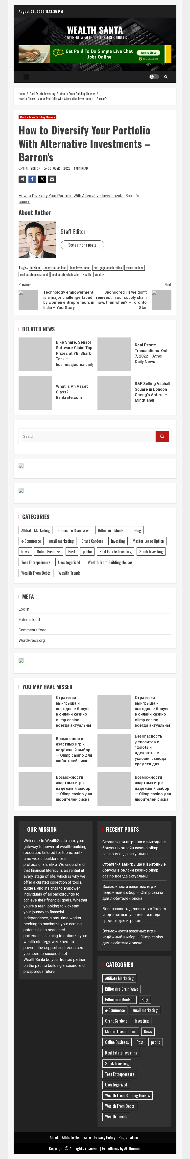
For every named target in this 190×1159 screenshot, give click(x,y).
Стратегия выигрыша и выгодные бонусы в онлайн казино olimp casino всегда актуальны (35, 712)
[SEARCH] (162, 436)
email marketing (61, 541)
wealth (87, 274)
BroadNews (110, 1148)
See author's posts (82, 245)
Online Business (49, 552)
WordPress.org (32, 640)
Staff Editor (31, 168)
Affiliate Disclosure (76, 1137)
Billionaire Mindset (112, 530)
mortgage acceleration (108, 267)
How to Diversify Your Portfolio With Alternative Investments (71, 195)
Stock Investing (151, 552)
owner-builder (134, 267)
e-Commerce (31, 541)
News (25, 552)
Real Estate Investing (115, 552)
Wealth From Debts (36, 573)
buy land (35, 267)
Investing (118, 541)
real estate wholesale (65, 274)
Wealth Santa (95, 30)
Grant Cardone (92, 541)
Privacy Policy (104, 1137)
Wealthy (99, 274)
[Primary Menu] (26, 77)
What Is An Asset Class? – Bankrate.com (35, 393)
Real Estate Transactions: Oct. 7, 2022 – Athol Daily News (114, 354)
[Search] (165, 76)
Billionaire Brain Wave (73, 530)
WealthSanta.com (60, 840)
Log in (24, 609)
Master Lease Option (148, 541)
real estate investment (34, 274)
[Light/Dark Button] (154, 76)
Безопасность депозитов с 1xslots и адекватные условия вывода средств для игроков (114, 750)
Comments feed (33, 630)
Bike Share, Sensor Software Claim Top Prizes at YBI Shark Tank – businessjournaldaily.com (35, 354)
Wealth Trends (69, 573)
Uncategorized (69, 562)
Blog (137, 530)
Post (71, 552)
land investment (80, 267)
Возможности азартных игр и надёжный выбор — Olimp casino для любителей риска (35, 750)
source (24, 201)
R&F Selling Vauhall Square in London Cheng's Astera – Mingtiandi (114, 393)
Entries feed (29, 619)
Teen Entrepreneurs (35, 562)
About (54, 1137)
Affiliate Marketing (35, 530)
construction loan (55, 267)
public (87, 552)
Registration (128, 1137)
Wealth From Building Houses (37, 117)
